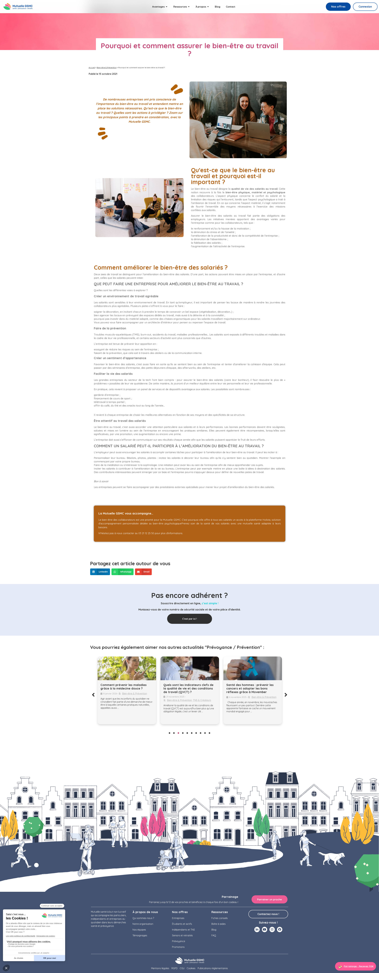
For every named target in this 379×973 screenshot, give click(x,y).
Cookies (191, 968)
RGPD (174, 968)
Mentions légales (160, 968)
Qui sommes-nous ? (143, 918)
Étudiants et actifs (182, 923)
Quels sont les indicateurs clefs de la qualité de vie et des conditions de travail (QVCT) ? (188, 688)
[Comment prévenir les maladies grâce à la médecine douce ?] (127, 668)
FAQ (213, 935)
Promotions (178, 946)
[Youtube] (264, 929)
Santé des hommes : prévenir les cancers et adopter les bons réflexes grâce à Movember (250, 688)
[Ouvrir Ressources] (189, 6)
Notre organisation (143, 923)
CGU (182, 968)
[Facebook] (279, 929)
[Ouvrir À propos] (208, 6)
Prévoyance (178, 941)
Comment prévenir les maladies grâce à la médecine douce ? (124, 686)
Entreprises (178, 918)
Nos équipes (139, 929)
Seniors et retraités (182, 935)
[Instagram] (272, 929)
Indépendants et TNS (183, 929)
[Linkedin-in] (257, 929)
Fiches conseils (219, 918)
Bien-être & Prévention (107, 67)
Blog (213, 929)
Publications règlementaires (213, 968)
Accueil (92, 67)
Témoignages (140, 935)
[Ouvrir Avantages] (166, 6)
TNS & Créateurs (202, 700)
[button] (100, 571)
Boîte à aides (218, 923)
